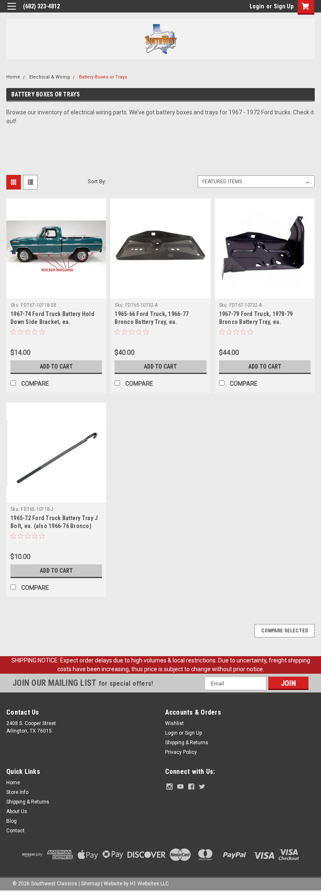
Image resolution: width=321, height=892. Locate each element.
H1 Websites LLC (149, 884)
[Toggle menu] (11, 11)
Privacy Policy (181, 752)
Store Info (17, 792)
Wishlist (174, 723)
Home (13, 77)
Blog (11, 821)
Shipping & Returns (186, 742)
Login (257, 6)
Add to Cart (56, 366)
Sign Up (283, 6)
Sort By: (97, 181)
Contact (15, 831)
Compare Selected (284, 631)
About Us (16, 811)
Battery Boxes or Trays (103, 77)
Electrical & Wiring (49, 77)
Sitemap (90, 884)
